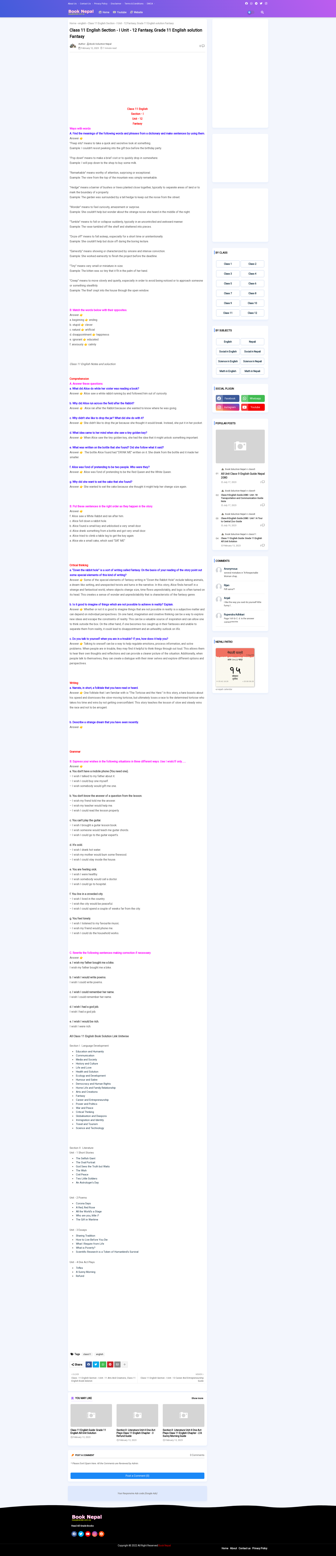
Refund (80, 1276)
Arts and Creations (87, 1091)
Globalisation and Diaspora (91, 1116)
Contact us (85, 3)
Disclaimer (116, 3)
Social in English (228, 351)
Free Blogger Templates (132, 1551)
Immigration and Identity (90, 1120)
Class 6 (252, 283)
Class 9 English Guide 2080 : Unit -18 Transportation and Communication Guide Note (242, 498)
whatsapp (255, 398)
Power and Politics (86, 1103)
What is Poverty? (85, 1247)
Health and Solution (87, 1071)
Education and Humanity (90, 1051)
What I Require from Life (90, 1243)
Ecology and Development (91, 1075)
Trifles (79, 1268)
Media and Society (86, 1059)
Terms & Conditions (134, 3)
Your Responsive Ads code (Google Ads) (137, 1493)
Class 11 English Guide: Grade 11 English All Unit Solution (88, 1431)
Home (105, 12)
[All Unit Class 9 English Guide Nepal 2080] (240, 446)
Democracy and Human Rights (93, 1083)
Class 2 (252, 263)
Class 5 (228, 283)
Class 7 (228, 293)
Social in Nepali (252, 351)
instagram (230, 407)
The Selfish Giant (85, 1158)
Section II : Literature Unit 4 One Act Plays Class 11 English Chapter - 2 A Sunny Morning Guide (182, 1433)
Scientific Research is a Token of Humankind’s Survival (107, 1251)
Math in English (228, 371)
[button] (262, 12)
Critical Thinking (85, 1112)
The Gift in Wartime (87, 1219)
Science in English (228, 361)
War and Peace (84, 1108)
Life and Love (84, 1067)
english (82, 23)
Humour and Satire (86, 1079)
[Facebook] (89, 1364)
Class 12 (252, 313)
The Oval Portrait (85, 1162)
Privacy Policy (101, 3)
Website (138, 12)
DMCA (150, 3)
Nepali (252, 341)
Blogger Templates (91, 1551)
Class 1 (228, 263)
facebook (230, 398)
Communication (85, 1055)
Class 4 (252, 273)
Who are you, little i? (87, 1215)
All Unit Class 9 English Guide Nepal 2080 (243, 475)
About (233, 1548)
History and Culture (87, 1063)
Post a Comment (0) (137, 1475)
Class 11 (228, 313)
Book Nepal (164, 1545)
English (228, 341)
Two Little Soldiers (86, 1178)
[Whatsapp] (103, 1364)
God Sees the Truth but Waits (93, 1166)
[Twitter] (96, 1364)
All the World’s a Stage (89, 1211)
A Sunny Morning (85, 1272)
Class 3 (228, 273)
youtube (255, 407)
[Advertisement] (139, 79)
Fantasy (80, 1095)
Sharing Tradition (85, 1235)
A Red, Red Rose (85, 1207)
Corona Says (83, 1203)
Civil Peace (82, 1174)
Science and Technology (90, 1128)
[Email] (117, 1364)
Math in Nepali (252, 371)
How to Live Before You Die (92, 1239)
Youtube (122, 12)
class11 (87, 1354)
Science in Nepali (252, 361)
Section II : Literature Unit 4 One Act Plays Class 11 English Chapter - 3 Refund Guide (136, 1433)
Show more (197, 1398)
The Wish (81, 1170)
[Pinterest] (110, 1364)
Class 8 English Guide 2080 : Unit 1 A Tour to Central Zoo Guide (241, 520)
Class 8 (252, 293)
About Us (72, 3)
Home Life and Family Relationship (96, 1087)
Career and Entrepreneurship (92, 1099)
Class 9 (228, 303)
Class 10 (252, 303)
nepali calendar (224, 689)
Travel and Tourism (87, 1124)
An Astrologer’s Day (87, 1182)
